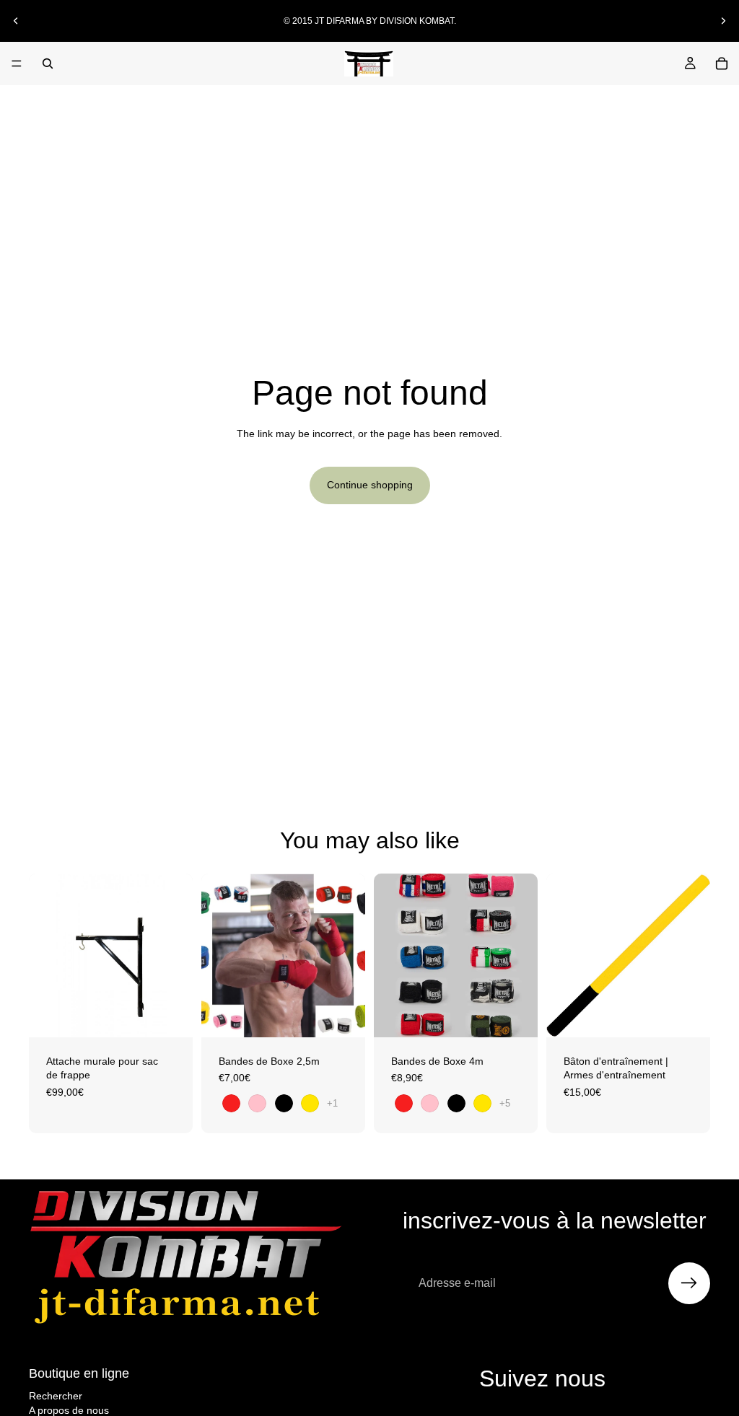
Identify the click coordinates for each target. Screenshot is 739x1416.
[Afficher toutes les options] (332, 1103)
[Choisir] (343, 1015)
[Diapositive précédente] (16, 21)
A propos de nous (69, 1410)
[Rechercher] (48, 63)
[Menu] (16, 63)
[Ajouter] (170, 1015)
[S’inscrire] (689, 1283)
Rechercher (55, 1396)
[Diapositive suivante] (723, 21)
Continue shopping (370, 485)
